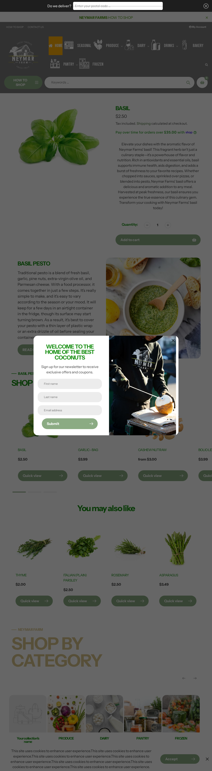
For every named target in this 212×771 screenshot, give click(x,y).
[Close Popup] (173, 340)
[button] (205, 6)
